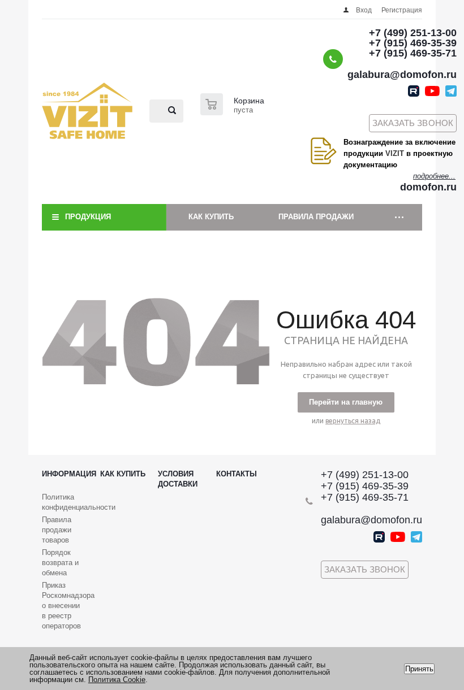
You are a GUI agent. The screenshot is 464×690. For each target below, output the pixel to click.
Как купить (211, 216)
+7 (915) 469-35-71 (413, 53)
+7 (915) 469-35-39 (413, 43)
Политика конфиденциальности (78, 502)
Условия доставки (177, 479)
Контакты (236, 474)
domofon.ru (428, 187)
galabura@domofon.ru (402, 75)
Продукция (88, 216)
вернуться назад (352, 420)
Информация (69, 474)
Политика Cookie (116, 679)
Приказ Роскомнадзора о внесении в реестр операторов (68, 605)
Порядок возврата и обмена (60, 562)
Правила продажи (316, 216)
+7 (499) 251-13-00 (413, 33)
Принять (419, 669)
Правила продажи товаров (56, 529)
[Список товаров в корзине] (234, 112)
